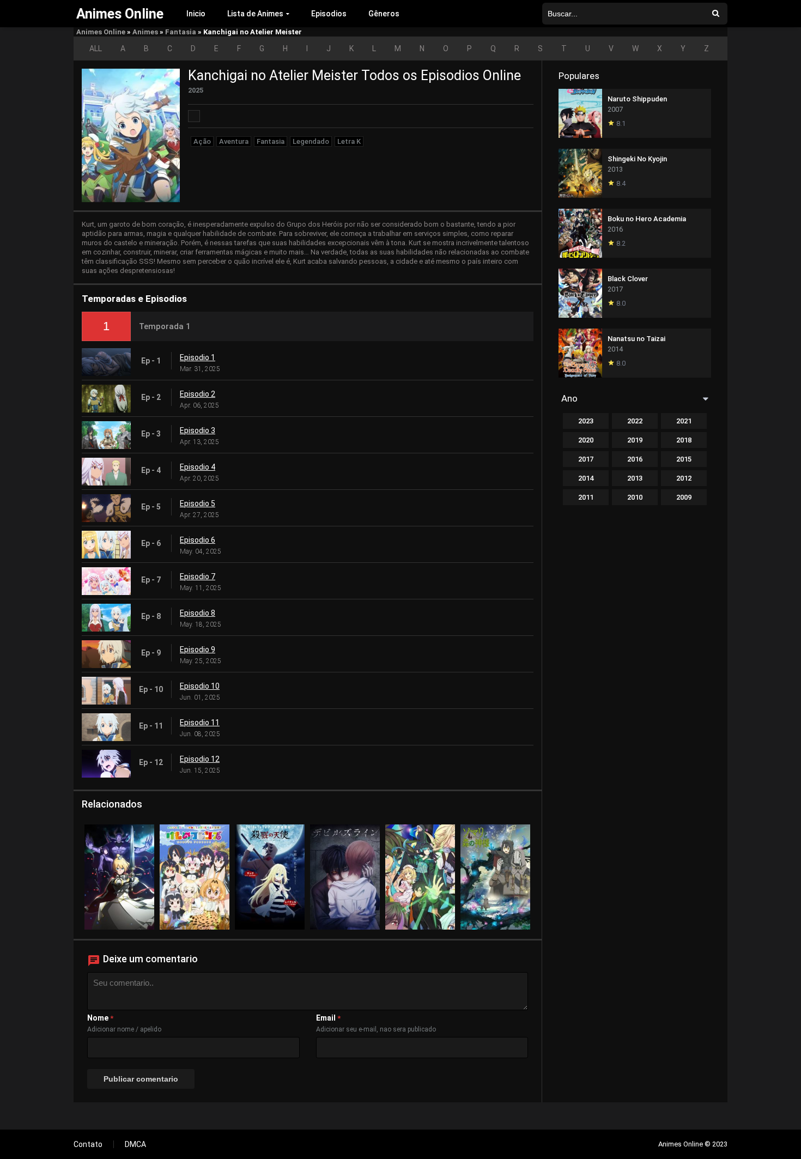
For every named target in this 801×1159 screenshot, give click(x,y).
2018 (683, 440)
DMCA (135, 1144)
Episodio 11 (200, 722)
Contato (88, 1144)
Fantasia (180, 32)
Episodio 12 (200, 759)
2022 (634, 421)
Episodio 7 (197, 576)
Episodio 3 (197, 430)
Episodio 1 (197, 357)
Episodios (329, 13)
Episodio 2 (197, 394)
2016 (634, 459)
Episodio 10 (200, 686)
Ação (202, 141)
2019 (634, 440)
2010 (634, 497)
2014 (585, 478)
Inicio (195, 13)
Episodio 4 (197, 467)
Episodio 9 (197, 649)
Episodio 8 (197, 613)
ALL (95, 48)
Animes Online (100, 32)
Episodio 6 (197, 540)
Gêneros (383, 13)
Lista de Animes (255, 13)
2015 (683, 459)
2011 (585, 497)
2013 (634, 478)
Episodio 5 (197, 503)
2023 (585, 421)
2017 (585, 459)
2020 (585, 440)
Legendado (311, 141)
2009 (683, 497)
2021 (683, 421)
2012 (683, 478)
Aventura (233, 141)
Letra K (349, 141)
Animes (145, 32)
